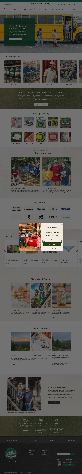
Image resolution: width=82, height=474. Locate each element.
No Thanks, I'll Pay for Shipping (52, 248)
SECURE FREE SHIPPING (52, 244)
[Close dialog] (61, 224)
